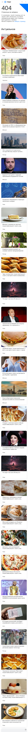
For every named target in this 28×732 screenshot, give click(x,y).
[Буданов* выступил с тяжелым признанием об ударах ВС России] (14, 169)
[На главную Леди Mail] (8, 2)
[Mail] (5, 2)
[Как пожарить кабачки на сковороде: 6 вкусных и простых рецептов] (14, 715)
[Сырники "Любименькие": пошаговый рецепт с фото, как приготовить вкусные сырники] (14, 45)
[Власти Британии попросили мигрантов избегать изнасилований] (14, 392)
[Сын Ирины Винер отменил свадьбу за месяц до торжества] (14, 442)
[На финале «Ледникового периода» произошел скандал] (14, 194)
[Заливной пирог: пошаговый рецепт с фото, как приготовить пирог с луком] (14, 343)
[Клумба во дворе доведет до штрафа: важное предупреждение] (14, 244)
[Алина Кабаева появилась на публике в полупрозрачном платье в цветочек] (14, 95)
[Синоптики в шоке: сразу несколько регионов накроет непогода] (14, 641)
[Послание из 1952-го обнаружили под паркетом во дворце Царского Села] (14, 120)
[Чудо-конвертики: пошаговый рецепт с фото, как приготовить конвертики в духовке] (14, 268)
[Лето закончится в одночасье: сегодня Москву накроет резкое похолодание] (14, 144)
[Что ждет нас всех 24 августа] (14, 467)
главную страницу (19, 21)
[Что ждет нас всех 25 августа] (14, 293)
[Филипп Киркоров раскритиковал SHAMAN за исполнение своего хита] (14, 591)
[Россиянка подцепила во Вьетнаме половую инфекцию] (14, 70)
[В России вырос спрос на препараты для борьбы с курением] (14, 368)
